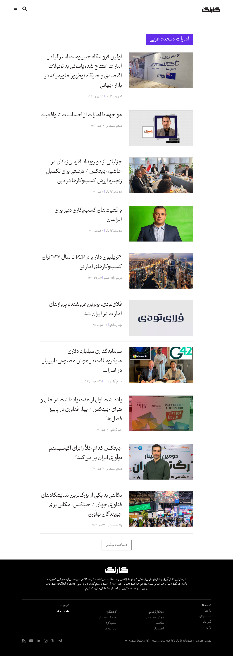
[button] (117, 544)
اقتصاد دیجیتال (107, 617)
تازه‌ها (207, 611)
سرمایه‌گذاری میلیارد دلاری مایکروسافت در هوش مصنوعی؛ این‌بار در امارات (82, 361)
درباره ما (64, 605)
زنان (208, 627)
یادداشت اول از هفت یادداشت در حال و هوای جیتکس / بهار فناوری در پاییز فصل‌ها (81, 409)
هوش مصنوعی (155, 617)
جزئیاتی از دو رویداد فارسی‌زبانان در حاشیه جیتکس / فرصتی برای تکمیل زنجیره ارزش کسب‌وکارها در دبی (84, 171)
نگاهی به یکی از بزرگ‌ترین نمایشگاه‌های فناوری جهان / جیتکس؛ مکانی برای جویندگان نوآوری (81, 505)
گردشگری (111, 612)
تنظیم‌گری (110, 623)
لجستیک (158, 628)
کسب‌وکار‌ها (204, 616)
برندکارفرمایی (156, 612)
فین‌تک (206, 622)
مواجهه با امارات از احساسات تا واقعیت (81, 114)
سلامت (159, 623)
